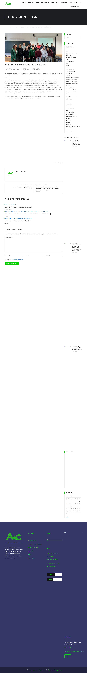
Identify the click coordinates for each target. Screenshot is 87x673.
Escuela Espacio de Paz (71, 83)
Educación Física (20, 27)
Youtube (51, 574)
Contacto (77, 2)
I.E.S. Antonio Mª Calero (35, 670)
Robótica (68, 120)
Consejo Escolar (70, 61)
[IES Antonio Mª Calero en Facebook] (66, 656)
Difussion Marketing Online (54, 670)
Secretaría (54, 2)
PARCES (68, 110)
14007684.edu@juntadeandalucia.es (74, 651)
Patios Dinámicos (70, 112)
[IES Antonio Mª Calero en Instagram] (69, 656)
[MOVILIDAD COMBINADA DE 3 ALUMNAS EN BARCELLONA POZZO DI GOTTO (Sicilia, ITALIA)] (26, 211)
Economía (68, 67)
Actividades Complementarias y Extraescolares (71, 48)
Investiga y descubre (71, 96)
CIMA (67, 59)
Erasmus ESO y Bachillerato (72, 77)
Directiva (68, 65)
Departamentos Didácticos (35, 544)
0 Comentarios (36, 69)
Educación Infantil (70, 71)
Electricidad (69, 73)
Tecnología (69, 132)
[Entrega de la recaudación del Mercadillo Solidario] (18, 218)
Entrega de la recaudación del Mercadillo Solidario (18, 221)
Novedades (17, 69)
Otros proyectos (70, 108)
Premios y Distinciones (71, 116)
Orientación (69, 106)
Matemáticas (69, 100)
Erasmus (68, 75)
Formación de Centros (71, 89)
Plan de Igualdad (70, 114)
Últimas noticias (32, 540)
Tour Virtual (74, 6)
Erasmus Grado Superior (72, 81)
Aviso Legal (50, 556)
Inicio (24, 2)
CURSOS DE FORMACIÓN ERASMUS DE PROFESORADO (18, 207)
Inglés (67, 94)
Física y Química (70, 87)
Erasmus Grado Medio (71, 79)
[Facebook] (61, 163)
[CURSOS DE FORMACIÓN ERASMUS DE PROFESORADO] (10, 204)
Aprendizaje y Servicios (71, 53)
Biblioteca (68, 55)
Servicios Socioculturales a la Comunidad (73, 127)
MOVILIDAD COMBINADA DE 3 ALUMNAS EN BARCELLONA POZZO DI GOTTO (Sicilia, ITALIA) (27, 214)
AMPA (67, 51)
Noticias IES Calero (21, 171)
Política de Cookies (52, 559)
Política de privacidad (17, 259)
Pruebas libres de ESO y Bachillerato (22, 187)
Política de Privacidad (52, 554)
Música (67, 102)
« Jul (67, 517)
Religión (68, 118)
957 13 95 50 (67, 648)
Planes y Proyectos (42, 2)
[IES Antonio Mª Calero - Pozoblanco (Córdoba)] (8, 4)
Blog (50, 579)
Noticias (12, 27)
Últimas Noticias (66, 2)
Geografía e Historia (71, 92)
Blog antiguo (31, 558)
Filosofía (68, 85)
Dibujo (67, 63)
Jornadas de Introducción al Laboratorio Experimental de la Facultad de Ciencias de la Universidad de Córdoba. (48, 188)
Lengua (67, 98)
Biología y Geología (71, 57)
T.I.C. (67, 130)
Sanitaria (68, 122)
